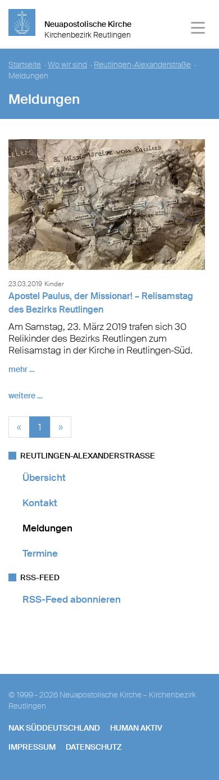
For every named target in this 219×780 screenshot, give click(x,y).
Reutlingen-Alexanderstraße (142, 65)
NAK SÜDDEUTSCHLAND (54, 728)
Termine (40, 553)
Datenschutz (94, 747)
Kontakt (39, 503)
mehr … (21, 369)
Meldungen (47, 528)
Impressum (32, 747)
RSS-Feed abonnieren (71, 599)
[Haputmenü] (198, 29)
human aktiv (136, 728)
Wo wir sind (67, 65)
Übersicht (44, 477)
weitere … (25, 396)
